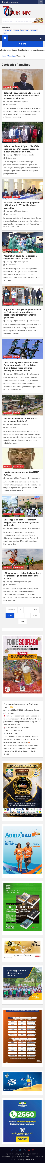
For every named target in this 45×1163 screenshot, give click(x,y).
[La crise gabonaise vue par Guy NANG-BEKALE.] (22, 458)
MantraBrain (29, 1160)
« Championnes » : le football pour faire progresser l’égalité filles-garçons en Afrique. (22, 576)
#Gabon (16, 30)
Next (22, 621)
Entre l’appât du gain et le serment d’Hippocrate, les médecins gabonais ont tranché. (21, 522)
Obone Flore (20, 321)
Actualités (8, 87)
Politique (16, 197)
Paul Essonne (21, 478)
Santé (15, 250)
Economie (16, 356)
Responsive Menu (40, 2)
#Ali (4, 33)
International (18, 567)
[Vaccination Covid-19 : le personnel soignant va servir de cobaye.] (22, 242)
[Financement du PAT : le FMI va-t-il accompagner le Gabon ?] (22, 405)
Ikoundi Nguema (22, 101)
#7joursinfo (7, 30)
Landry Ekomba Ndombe (25, 155)
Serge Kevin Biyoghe (23, 582)
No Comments (11, 105)
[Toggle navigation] (11, 38)
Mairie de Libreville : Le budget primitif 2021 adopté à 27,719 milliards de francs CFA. (21, 205)
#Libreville (24, 30)
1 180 (35, 610)
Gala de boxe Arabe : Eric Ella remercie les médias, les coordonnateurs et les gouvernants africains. (21, 96)
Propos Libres (18, 466)
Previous (11, 610)
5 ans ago (9, 101)
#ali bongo (33, 30)
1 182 (19, 615)
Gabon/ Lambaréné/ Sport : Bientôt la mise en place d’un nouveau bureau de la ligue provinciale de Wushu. (21, 149)
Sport (15, 87)
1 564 (35, 615)
